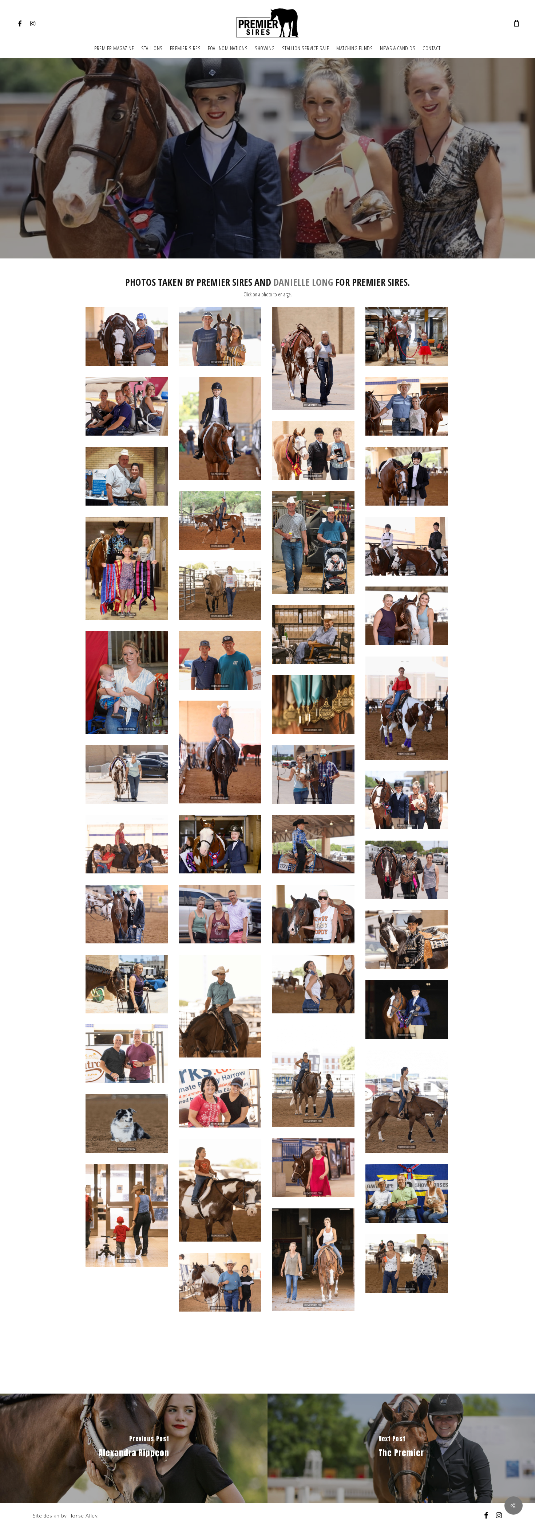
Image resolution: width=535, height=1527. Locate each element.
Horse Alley (83, 1515)
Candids (267, 187)
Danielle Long (303, 282)
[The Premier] (401, 1448)
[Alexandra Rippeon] (134, 1448)
